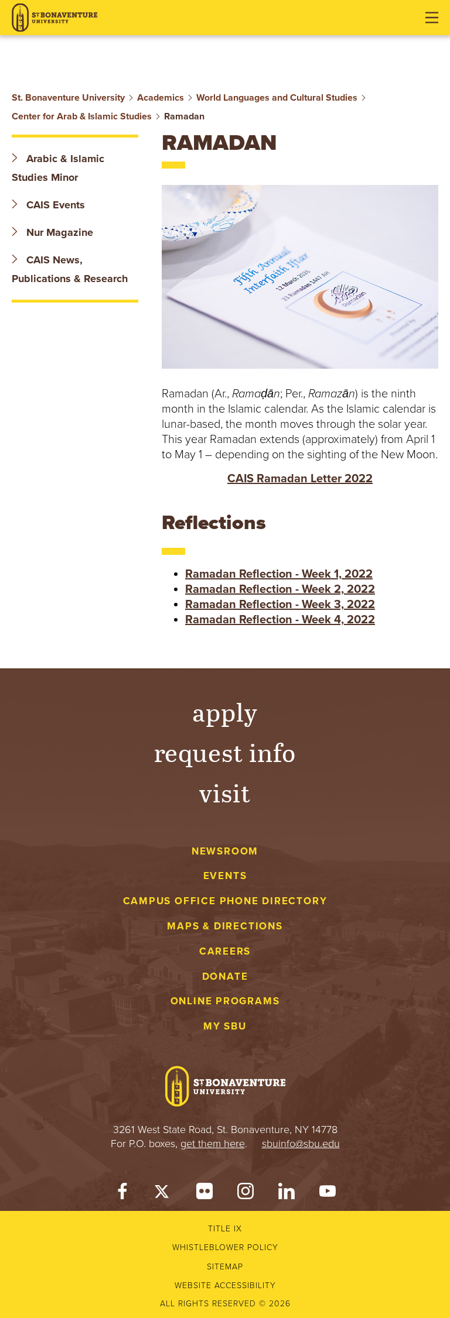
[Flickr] (204, 1194)
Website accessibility (225, 1285)
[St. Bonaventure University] (54, 18)
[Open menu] (431, 17)
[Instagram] (245, 1194)
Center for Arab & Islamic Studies (82, 116)
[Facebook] (122, 1194)
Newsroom (225, 851)
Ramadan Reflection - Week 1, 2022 (279, 574)
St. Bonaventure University (68, 98)
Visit (225, 792)
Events (225, 876)
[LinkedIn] (286, 1194)
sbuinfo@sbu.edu (301, 1143)
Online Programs (225, 1001)
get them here (212, 1143)
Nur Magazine (58, 232)
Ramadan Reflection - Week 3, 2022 (280, 605)
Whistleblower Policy (225, 1247)
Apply (225, 711)
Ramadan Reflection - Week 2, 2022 (280, 589)
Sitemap (225, 1267)
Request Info (225, 752)
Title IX (225, 1229)
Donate (225, 976)
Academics (160, 98)
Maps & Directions (224, 926)
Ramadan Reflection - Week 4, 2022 (280, 620)
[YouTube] (327, 1194)
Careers (225, 951)
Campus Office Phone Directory (225, 901)
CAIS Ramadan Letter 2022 (300, 479)
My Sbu (225, 1026)
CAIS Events (54, 204)
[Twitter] (163, 1194)
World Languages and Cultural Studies (276, 98)
